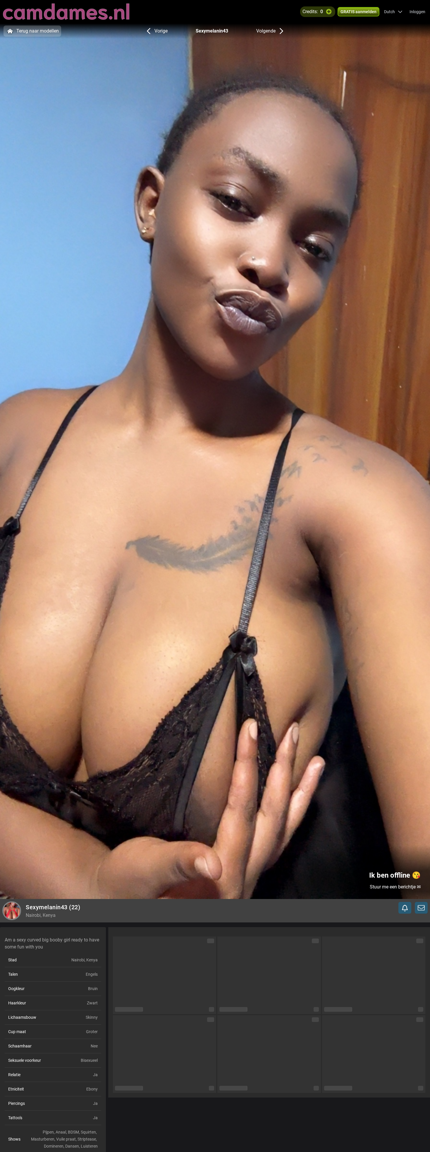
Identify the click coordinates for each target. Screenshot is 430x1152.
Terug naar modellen (37, 31)
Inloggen (417, 11)
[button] (393, 11)
